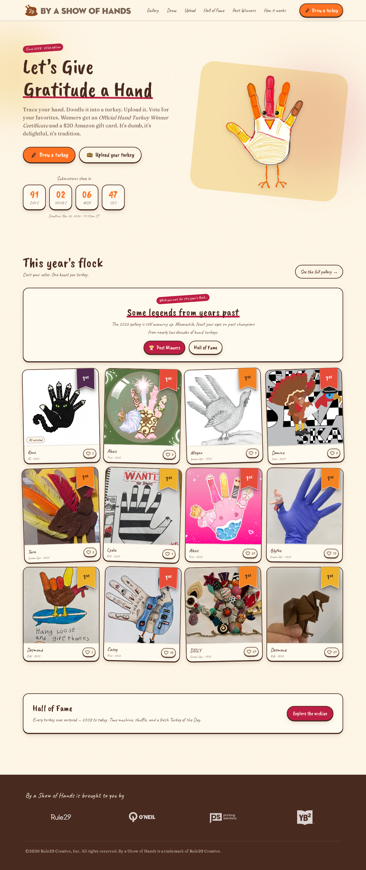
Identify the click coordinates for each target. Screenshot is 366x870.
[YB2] (305, 817)
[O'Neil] (142, 817)
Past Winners (244, 10)
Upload (189, 10)
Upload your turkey (115, 154)
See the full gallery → (319, 272)
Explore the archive (310, 713)
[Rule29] (61, 817)
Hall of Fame (213, 10)
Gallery (153, 10)
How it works (275, 10)
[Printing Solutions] (224, 817)
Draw (171, 10)
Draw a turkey (53, 154)
